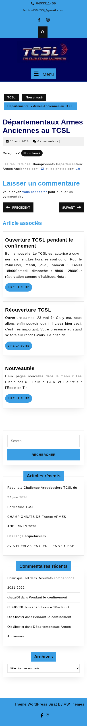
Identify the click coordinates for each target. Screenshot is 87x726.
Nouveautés (20, 368)
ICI (42, 168)
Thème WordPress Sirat (35, 704)
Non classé (34, 97)
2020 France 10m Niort (50, 607)
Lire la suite (20, 289)
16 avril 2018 (19, 141)
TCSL (11, 97)
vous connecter (34, 192)
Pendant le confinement (48, 597)
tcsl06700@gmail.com (46, 10)
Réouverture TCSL (28, 310)
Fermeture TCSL (20, 507)
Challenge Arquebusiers (26, 536)
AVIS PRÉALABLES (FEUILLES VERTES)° (41, 546)
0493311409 (46, 3)
